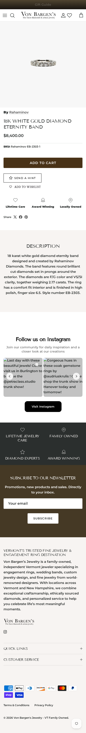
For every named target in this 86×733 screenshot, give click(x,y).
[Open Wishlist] (69, 15)
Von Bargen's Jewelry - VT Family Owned (41, 717)
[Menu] (5, 15)
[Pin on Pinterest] (26, 217)
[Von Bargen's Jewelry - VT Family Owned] (38, 15)
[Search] (14, 15)
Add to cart (43, 163)
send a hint (25, 178)
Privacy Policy (43, 705)
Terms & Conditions (16, 705)
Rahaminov (19, 112)
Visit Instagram (43, 406)
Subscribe (42, 518)
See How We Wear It (43, 6)
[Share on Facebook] (20, 217)
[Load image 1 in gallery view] (43, 64)
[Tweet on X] (15, 217)
